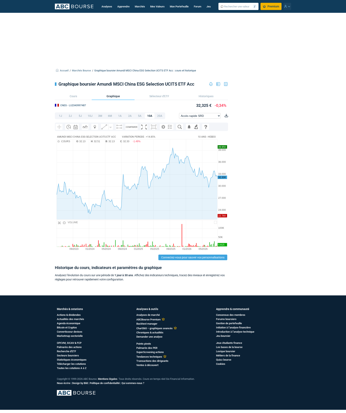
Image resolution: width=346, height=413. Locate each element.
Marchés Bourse (81, 70)
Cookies (220, 363)
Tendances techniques (149, 356)
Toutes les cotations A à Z (71, 368)
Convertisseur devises (69, 331)
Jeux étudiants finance (229, 342)
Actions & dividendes (69, 314)
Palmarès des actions (69, 347)
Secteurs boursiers (68, 355)
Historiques (206, 96)
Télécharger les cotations (71, 363)
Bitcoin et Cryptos (67, 327)
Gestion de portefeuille (229, 323)
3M (100, 115)
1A (120, 115)
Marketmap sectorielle (70, 335)
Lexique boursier (225, 351)
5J (80, 115)
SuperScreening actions (150, 352)
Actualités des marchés (70, 319)
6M (110, 115)
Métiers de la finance (228, 355)
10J (90, 115)
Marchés (140, 6)
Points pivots (143, 343)
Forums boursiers (226, 319)
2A (130, 115)
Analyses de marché (148, 314)
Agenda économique (68, 323)
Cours (73, 96)
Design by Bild (80, 383)
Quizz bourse (223, 359)
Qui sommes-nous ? (133, 383)
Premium (273, 6)
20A (159, 115)
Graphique (113, 96)
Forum (197, 6)
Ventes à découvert (147, 365)
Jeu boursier (223, 335)
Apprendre (123, 6)
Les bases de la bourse (229, 347)
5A (139, 115)
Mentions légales (107, 378)
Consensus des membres (230, 314)
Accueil (64, 70)
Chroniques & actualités (149, 332)
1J (60, 115)
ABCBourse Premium (148, 319)
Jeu (208, 6)
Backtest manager (146, 323)
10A (149, 115)
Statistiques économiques (71, 359)
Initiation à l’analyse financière (233, 327)
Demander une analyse (149, 336)
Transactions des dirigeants (152, 360)
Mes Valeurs (157, 6)
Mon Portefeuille (179, 6)
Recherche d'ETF (66, 351)
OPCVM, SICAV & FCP (69, 342)
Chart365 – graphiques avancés (154, 328)
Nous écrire (63, 383)
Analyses (107, 6)
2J (70, 115)
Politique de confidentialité (105, 383)
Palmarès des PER (146, 347)
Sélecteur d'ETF (159, 96)
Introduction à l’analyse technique (235, 331)
